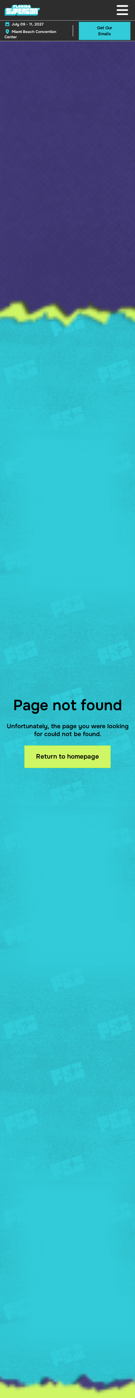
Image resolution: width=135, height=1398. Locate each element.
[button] (104, 31)
